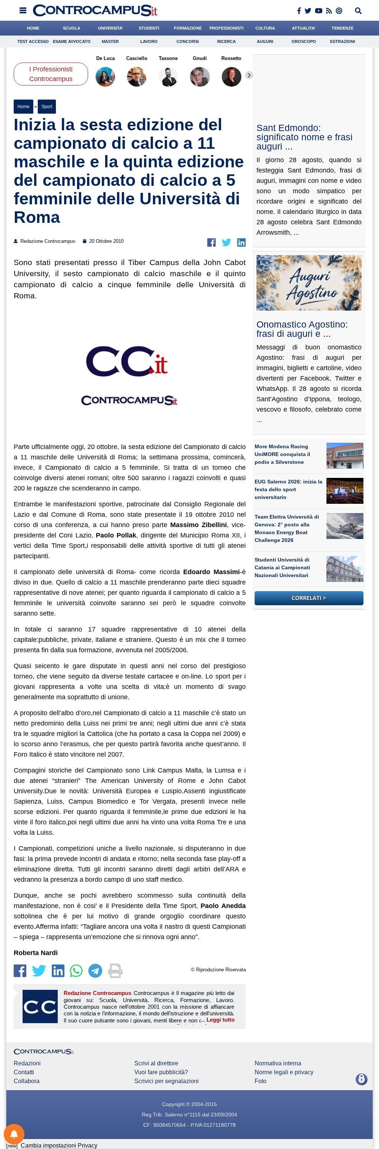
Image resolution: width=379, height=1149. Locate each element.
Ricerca (226, 41)
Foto (260, 1081)
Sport (46, 106)
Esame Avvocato (72, 41)
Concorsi (188, 41)
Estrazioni (342, 41)
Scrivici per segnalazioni (166, 1081)
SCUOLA (71, 28)
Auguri (265, 41)
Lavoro (149, 41)
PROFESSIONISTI (226, 28)
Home (23, 106)
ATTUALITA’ (303, 28)
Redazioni (27, 1063)
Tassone (168, 58)
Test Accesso (33, 41)
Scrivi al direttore (156, 1063)
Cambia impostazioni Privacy (59, 1145)
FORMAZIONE (188, 28)
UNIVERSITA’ (110, 28)
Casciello (136, 58)
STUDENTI (149, 28)
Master (110, 41)
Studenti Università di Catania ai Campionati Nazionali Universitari (282, 567)
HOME (33, 28)
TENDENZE (342, 28)
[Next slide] (249, 75)
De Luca (105, 58)
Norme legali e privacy (284, 1072)
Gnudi (200, 58)
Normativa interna (278, 1063)
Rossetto (232, 58)
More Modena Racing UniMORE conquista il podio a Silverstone (282, 454)
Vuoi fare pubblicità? (161, 1072)
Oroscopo (304, 41)
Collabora (27, 1081)
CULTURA (265, 28)
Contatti (24, 1072)
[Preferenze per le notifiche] (14, 1134)
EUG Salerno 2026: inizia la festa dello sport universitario (288, 489)
